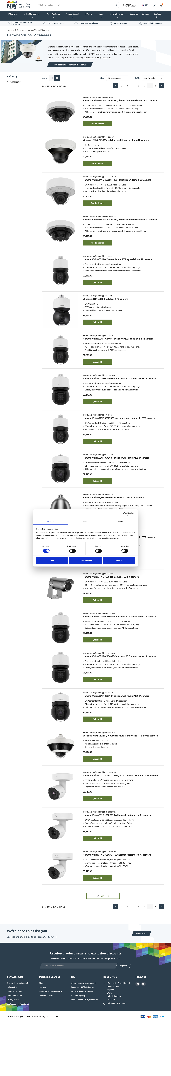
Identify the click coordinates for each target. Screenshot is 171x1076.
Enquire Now (141, 933)
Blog (41, 983)
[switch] (72, 551)
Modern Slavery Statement (82, 991)
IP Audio (88, 14)
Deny (52, 560)
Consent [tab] (50, 521)
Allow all (119, 560)
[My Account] (154, 5)
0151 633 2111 (132, 6)
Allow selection (85, 560)
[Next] (161, 85)
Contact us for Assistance (18, 1004)
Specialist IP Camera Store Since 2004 (21, 23)
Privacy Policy (12, 1000)
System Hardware (117, 14)
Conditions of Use (14, 996)
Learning (42, 987)
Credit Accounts (120, 23)
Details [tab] (85, 521)
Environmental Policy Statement (84, 1000)
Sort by (137, 78)
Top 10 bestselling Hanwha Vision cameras (69, 65)
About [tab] (120, 521)
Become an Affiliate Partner (82, 987)
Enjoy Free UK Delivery (89, 23)
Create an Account (15, 991)
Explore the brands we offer (18, 983)
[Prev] (115, 85)
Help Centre (12, 987)
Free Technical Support (152, 23)
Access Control (72, 14)
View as (44, 78)
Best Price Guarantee (56, 23)
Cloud (100, 14)
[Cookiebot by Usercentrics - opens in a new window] (125, 513)
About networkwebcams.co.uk (83, 983)
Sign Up (123, 966)
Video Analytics (53, 14)
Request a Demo (46, 996)
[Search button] (116, 5)
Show (102, 78)
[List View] (57, 78)
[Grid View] (51, 78)
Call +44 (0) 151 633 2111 (117, 1003)
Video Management (32, 14)
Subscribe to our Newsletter (50, 991)
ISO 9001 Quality (78, 996)
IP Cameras (13, 14)
